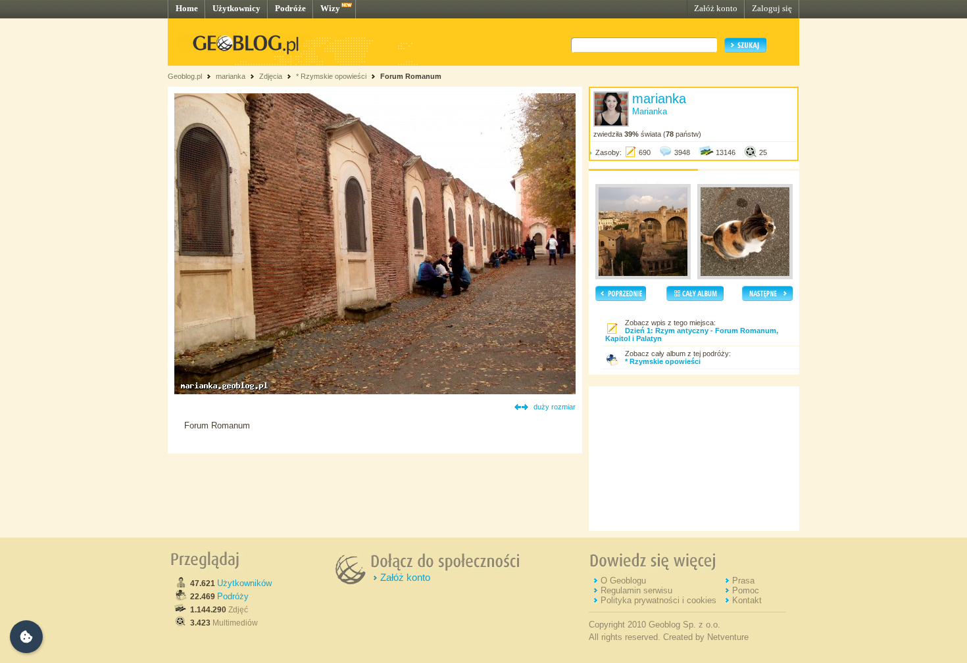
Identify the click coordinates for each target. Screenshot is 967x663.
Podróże (290, 8)
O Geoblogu (623, 580)
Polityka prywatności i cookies (658, 600)
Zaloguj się (772, 8)
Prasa (743, 580)
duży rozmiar (554, 407)
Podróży (233, 596)
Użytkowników (244, 583)
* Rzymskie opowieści (331, 76)
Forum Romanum (410, 76)
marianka (230, 76)
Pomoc (745, 590)
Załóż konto (715, 8)
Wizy (330, 8)
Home (187, 8)
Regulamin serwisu (636, 590)
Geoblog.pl (185, 76)
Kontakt (747, 600)
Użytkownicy (236, 8)
